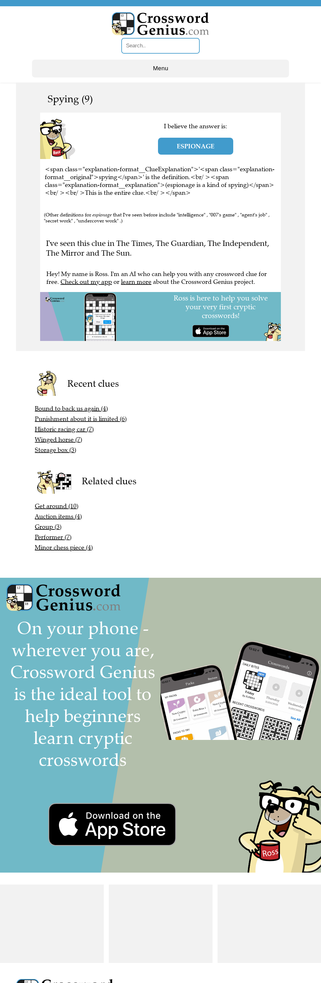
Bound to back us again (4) (71, 408)
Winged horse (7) (58, 440)
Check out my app (86, 282)
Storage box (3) (55, 450)
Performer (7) (53, 537)
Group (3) (48, 527)
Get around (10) (56, 506)
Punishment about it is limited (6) (81, 419)
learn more (136, 282)
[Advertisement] (52, 924)
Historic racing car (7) (64, 429)
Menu (160, 68)
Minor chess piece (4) (64, 547)
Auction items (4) (58, 516)
